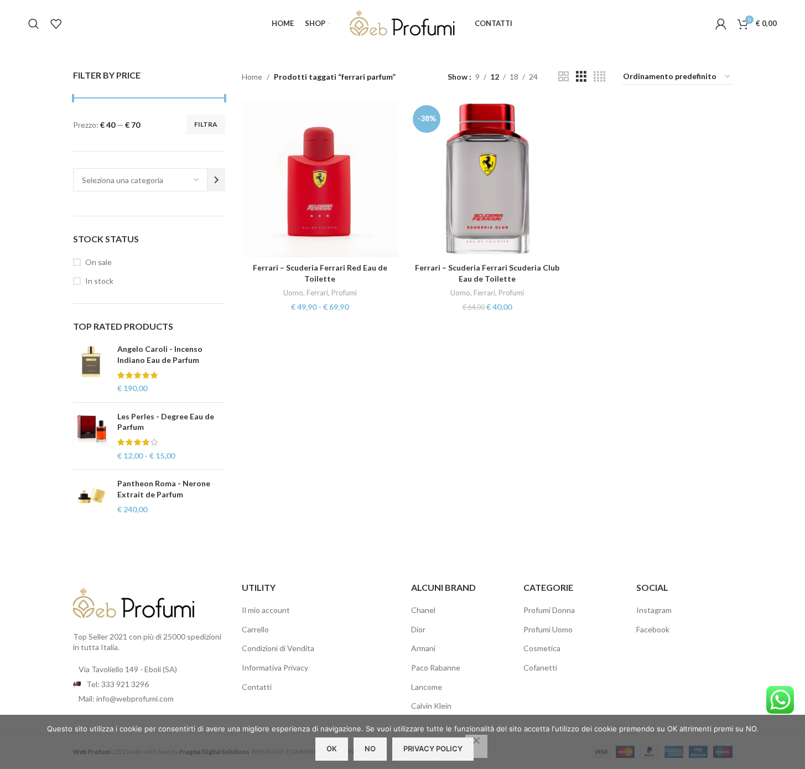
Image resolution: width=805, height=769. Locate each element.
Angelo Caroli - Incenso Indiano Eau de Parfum (159, 354)
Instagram (654, 610)
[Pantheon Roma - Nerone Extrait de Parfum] (91, 496)
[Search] (34, 24)
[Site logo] (402, 22)
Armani (423, 648)
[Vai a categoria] (216, 179)
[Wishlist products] (56, 24)
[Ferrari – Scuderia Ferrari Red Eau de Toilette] (320, 179)
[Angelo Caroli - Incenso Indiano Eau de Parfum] (91, 368)
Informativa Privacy (275, 667)
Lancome (426, 687)
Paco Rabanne (435, 667)
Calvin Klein (431, 705)
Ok (331, 748)
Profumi (344, 292)
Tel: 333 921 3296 (117, 684)
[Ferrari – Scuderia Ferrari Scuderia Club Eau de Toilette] (487, 179)
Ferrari (317, 292)
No (370, 748)
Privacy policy (433, 748)
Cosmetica (541, 648)
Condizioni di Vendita (278, 648)
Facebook (652, 629)
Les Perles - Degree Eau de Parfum (165, 422)
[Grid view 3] (581, 77)
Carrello (255, 629)
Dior (418, 629)
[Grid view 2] (563, 77)
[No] (476, 746)
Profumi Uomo (548, 629)
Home (252, 76)
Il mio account (266, 610)
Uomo (293, 292)
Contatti (257, 687)
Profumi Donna (549, 610)
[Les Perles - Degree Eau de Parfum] (91, 436)
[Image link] (134, 602)
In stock (99, 280)
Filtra (205, 124)
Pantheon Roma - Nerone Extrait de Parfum (163, 489)
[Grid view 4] (599, 77)
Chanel (423, 610)
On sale (98, 262)
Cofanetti (540, 667)
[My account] (721, 24)
